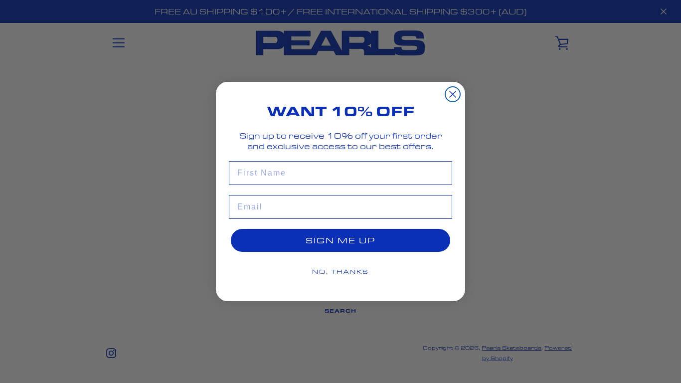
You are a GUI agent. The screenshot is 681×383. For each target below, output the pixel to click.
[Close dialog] (452, 94)
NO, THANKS (340, 271)
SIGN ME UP (340, 240)
